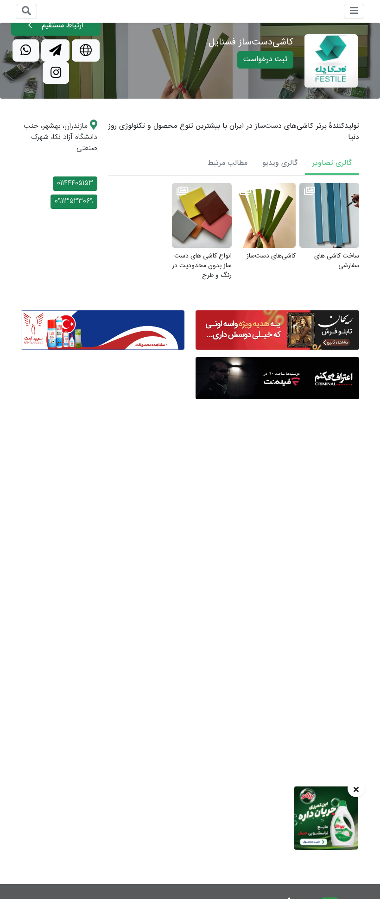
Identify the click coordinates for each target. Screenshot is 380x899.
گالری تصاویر (332, 163)
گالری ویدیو (280, 163)
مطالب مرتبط (227, 163)
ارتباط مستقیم (61, 25)
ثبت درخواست (265, 59)
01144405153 (75, 183)
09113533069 (74, 201)
